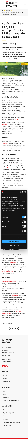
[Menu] (24, 4)
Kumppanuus (6, 410)
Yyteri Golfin (14, 164)
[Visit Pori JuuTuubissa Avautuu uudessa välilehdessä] (7, 366)
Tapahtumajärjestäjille (9, 413)
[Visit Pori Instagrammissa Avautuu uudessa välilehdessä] (5, 366)
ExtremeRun (15, 295)
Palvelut (5, 378)
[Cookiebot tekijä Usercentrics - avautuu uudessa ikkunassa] (20, 192)
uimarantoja (5, 143)
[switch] (24, 222)
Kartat (4, 394)
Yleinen (12, 43)
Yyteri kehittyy (7, 425)
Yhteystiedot (6, 381)
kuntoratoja (5, 124)
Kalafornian (10, 167)
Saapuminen (6, 397)
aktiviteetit (14, 328)
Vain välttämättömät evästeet (14, 246)
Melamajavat (12, 262)
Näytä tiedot (20, 237)
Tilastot (5, 416)
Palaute (5, 375)
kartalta (17, 119)
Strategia (5, 419)
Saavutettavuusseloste (7, 434)
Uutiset (8, 10)
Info (4, 391)
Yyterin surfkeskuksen (8, 271)
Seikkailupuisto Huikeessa (9, 281)
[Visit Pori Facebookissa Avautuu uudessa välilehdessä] (3, 366)
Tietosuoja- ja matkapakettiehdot (12, 400)
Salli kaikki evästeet (14, 241)
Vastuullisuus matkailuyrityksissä (11, 422)
